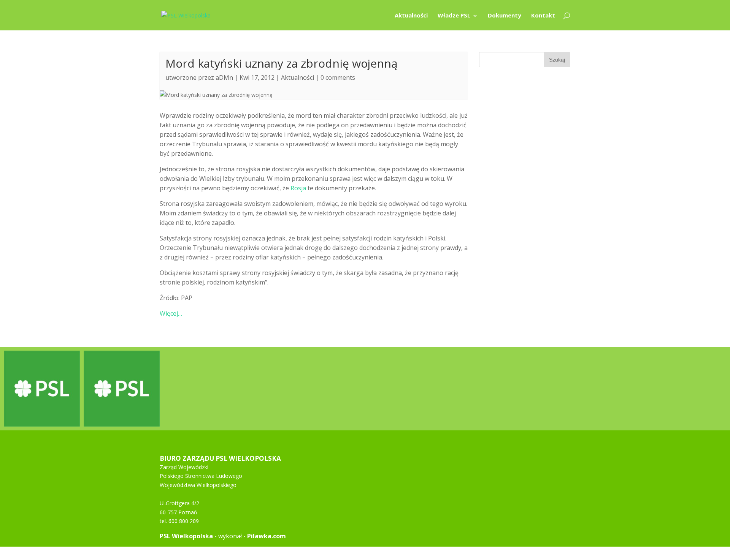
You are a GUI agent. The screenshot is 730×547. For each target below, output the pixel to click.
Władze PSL (454, 16)
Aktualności (411, 16)
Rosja (298, 188)
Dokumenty (504, 16)
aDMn (224, 77)
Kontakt (543, 16)
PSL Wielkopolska (186, 536)
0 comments (338, 77)
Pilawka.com (266, 536)
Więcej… (171, 313)
